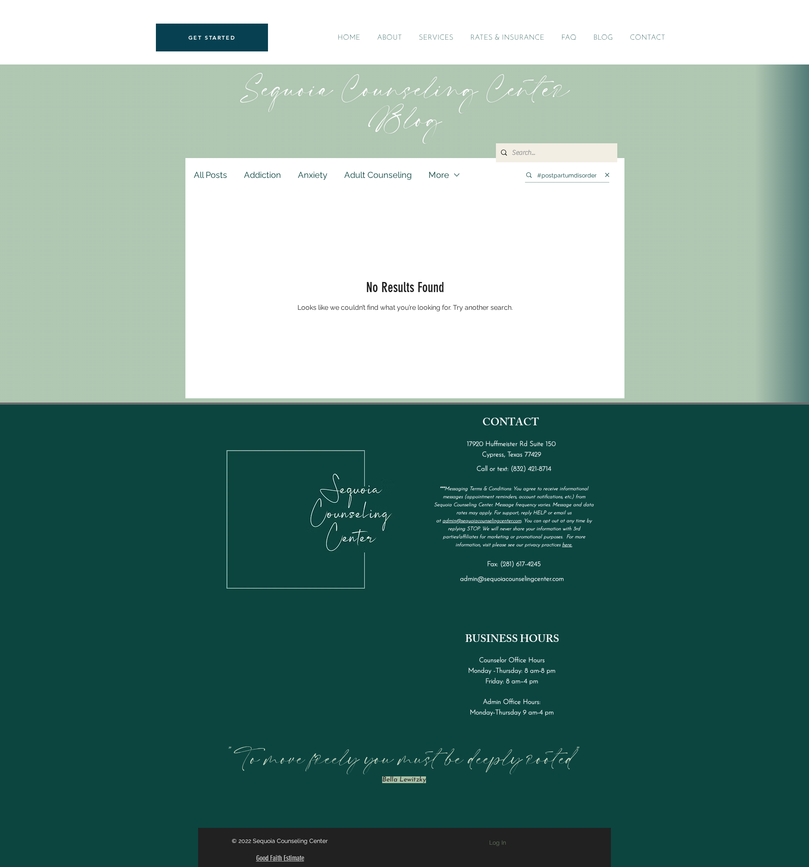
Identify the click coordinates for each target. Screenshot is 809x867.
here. (567, 545)
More (439, 175)
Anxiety (312, 175)
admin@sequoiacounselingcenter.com (481, 520)
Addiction (262, 175)
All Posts (210, 175)
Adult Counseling (378, 175)
